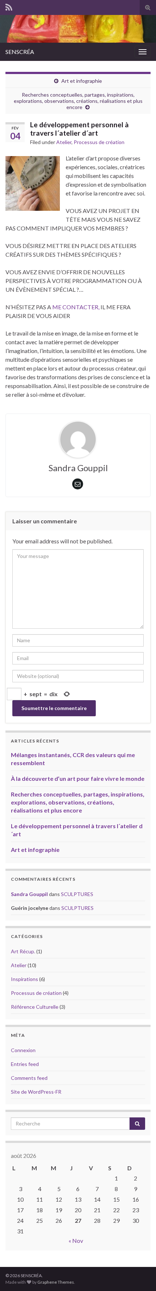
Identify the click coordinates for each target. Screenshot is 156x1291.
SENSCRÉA (19, 51)
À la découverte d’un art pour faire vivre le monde (77, 778)
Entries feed (25, 1064)
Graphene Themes (55, 1282)
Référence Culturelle (34, 1007)
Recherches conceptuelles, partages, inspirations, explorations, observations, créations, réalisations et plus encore (78, 101)
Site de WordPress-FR (36, 1092)
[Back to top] (140, 1274)
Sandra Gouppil (29, 894)
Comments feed (29, 1078)
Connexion (23, 1050)
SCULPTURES (77, 894)
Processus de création (99, 142)
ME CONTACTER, (75, 306)
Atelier (63, 142)
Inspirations (24, 979)
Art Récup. (23, 951)
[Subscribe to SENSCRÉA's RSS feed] (8, 6)
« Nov (76, 1240)
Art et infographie (81, 81)
